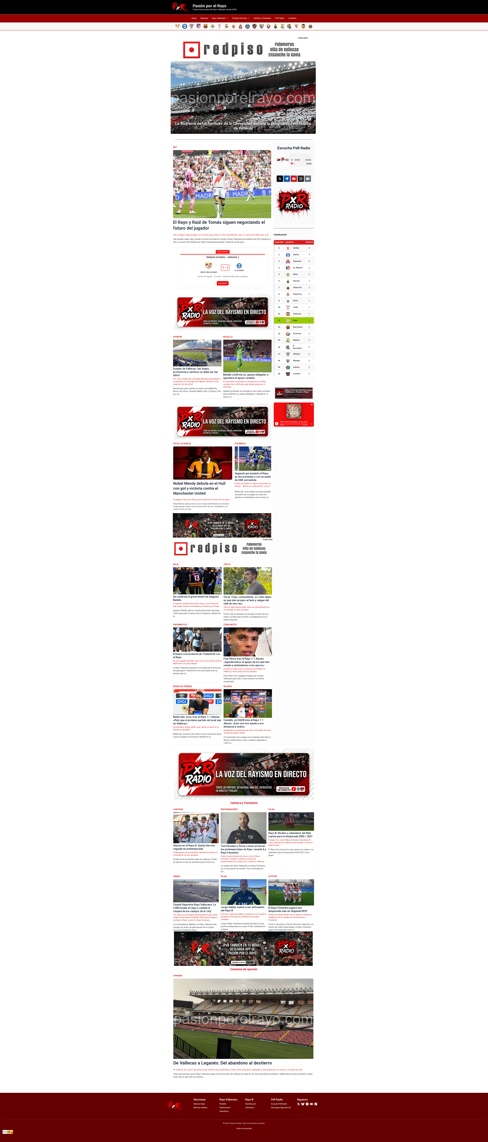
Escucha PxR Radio (279, 1104)
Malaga (296, 360)
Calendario (224, 1111)
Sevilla (296, 248)
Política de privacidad (244, 1128)
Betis (295, 274)
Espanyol (297, 261)
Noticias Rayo (199, 1104)
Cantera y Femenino (262, 18)
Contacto (292, 18)
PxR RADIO (222, 283)
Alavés (296, 254)
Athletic (296, 354)
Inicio (194, 18)
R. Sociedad (297, 347)
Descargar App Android (281, 1108)
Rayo (295, 320)
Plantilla (222, 1104)
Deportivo (297, 294)
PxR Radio (279, 18)
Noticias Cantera (200, 1108)
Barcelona (298, 327)
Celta (295, 307)
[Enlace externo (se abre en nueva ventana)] (244, 50)
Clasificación (224, 1108)
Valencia (297, 314)
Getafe (296, 367)
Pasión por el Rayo (209, 5)
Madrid (296, 340)
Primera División (239, 18)
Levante (296, 373)
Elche (295, 300)
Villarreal (297, 287)
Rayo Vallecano (219, 18)
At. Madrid (297, 268)
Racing (296, 281)
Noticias (204, 18)
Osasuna (297, 333)
